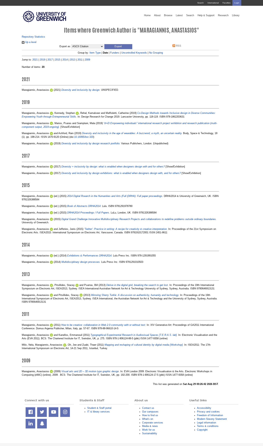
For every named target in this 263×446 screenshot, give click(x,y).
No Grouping (156, 52)
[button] (118, 46)
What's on (147, 418)
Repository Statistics (33, 36)
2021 (35, 59)
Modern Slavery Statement (212, 418)
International (213, 3)
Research (223, 15)
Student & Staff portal (99, 408)
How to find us (150, 415)
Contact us (148, 408)
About (157, 15)
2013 (72, 59)
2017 (50, 59)
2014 (65, 59)
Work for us (148, 429)
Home (147, 15)
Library (236, 15)
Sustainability (149, 433)
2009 (87, 59)
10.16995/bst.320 (83, 136)
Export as (64, 46)
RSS (178, 45)
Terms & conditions (208, 426)
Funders (114, 52)
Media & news (150, 426)
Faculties (226, 3)
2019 (42, 59)
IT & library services (98, 411)
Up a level (30, 42)
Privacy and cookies (208, 411)
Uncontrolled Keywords (134, 52)
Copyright (202, 429)
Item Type (95, 52)
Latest (179, 15)
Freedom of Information (210, 415)
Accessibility (204, 408)
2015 (57, 59)
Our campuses (150, 411)
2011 (80, 59)
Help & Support (206, 15)
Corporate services (152, 422)
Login (236, 3)
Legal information (206, 422)
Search (200, 3)
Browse (168, 15)
